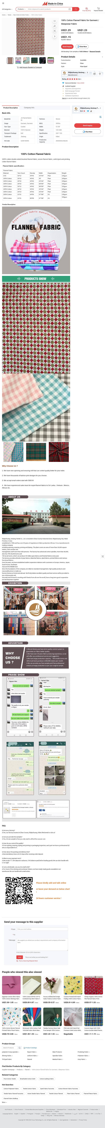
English (16, 1113)
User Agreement (64, 1120)
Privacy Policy (83, 1120)
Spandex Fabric (57, 1056)
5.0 (81, 111)
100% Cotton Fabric (36, 15)
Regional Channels (83, 1109)
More (4, 1102)
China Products (18, 1109)
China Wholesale (50, 1109)
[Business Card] (100, 117)
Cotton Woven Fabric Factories (68, 1089)
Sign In (64, 98)
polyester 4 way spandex (10, 1052)
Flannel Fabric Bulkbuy (11, 1098)
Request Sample (95, 51)
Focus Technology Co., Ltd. (39, 1120)
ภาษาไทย (97, 1113)
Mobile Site (49, 1111)
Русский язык (46, 1113)
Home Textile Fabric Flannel (36, 1093)
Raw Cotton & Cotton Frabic (21, 15)
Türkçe (42, 1115)
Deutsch (60, 1113)
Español (23, 1113)
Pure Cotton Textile (10, 1079)
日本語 (87, 1113)
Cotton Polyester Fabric (11, 1089)
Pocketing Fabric (83, 1052)
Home (3, 15)
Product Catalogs (31, 1048)
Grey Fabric (81, 1059)
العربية (75, 1113)
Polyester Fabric (83, 1056)
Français (37, 1113)
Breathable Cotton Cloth (27, 1079)
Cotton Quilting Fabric (47, 1079)
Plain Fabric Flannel (73, 1093)
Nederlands (68, 1113)
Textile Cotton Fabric (29, 1089)
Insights (56, 1111)
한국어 (81, 1113)
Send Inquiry (67, 47)
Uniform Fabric (32, 1056)
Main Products (57, 1052)
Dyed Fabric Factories (47, 1089)
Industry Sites (72, 1109)
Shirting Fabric (6, 1056)
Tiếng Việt (49, 1115)
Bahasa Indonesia (59, 1115)
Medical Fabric (57, 1059)
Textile (9, 15)
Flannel (29, 1059)
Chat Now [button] (83, 47)
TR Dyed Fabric (7, 1059)
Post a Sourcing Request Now (27, 961)
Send (19, 957)
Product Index (94, 1109)
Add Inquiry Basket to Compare (30, 67)
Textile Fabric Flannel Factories (13, 1093)
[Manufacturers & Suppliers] (52, 4)
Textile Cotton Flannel (56, 1093)
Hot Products (8, 1109)
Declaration (74, 1120)
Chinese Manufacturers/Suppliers (34, 1109)
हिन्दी (92, 1113)
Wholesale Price (61, 1109)
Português (30, 1113)
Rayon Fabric (31, 1052)
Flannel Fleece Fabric (90, 1093)
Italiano (54, 1113)
